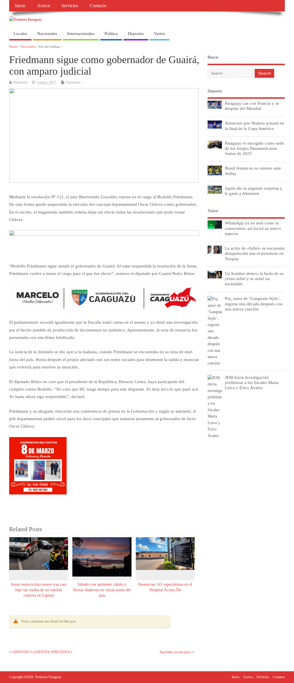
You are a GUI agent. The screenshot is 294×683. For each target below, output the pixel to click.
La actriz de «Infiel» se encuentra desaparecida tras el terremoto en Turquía (255, 253)
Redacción (20, 82)
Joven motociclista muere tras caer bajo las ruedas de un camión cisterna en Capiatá (39, 589)
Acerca (43, 5)
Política (111, 33)
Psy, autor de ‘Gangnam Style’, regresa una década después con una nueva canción (254, 303)
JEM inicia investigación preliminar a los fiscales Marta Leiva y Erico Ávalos (251, 382)
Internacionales (80, 33)
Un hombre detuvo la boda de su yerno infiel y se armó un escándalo (254, 278)
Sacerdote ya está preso (175, 652)
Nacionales (47, 33)
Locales (20, 33)
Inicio (20, 5)
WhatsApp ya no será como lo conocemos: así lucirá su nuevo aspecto (253, 228)
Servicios (69, 5)
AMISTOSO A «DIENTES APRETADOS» (42, 652)
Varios (159, 33)
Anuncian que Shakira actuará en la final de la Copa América (254, 126)
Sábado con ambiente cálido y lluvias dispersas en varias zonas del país (102, 589)
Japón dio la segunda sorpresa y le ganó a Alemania (253, 191)
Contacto (98, 5)
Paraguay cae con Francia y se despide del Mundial (252, 106)
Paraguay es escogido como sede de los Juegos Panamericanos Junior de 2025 (254, 148)
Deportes (136, 33)
